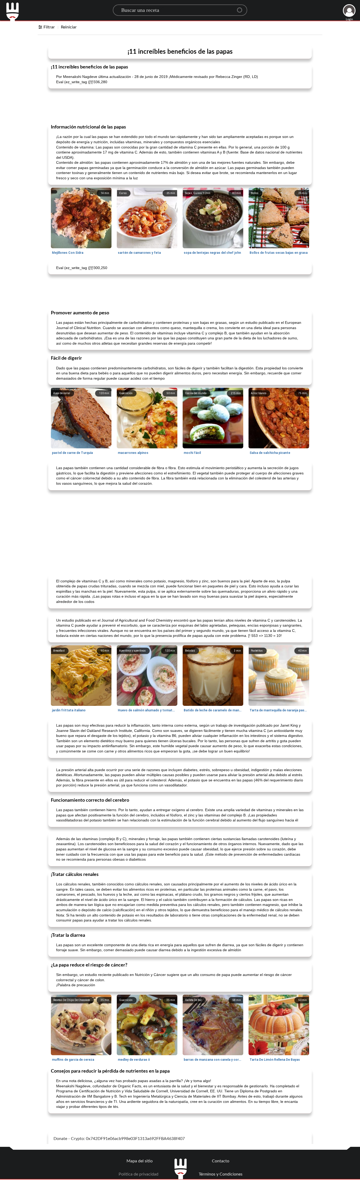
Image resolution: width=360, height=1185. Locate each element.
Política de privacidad (138, 1174)
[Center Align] (241, 8)
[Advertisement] (180, 106)
